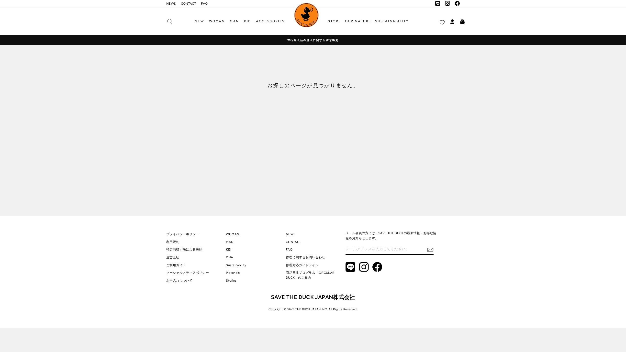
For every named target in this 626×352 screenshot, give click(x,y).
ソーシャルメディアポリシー (187, 273)
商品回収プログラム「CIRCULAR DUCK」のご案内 (310, 275)
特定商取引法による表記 (184, 249)
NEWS (171, 3)
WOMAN (217, 21)
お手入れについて (179, 280)
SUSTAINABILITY (392, 21)
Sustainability (236, 265)
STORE (334, 21)
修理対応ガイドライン (302, 265)
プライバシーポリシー (182, 234)
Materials (233, 273)
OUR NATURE (358, 21)
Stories (231, 280)
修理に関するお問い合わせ (305, 257)
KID (247, 21)
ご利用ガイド (176, 265)
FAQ (204, 3)
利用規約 (172, 242)
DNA (229, 257)
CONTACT (188, 3)
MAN (234, 21)
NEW (199, 21)
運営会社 (172, 257)
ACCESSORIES (270, 21)
